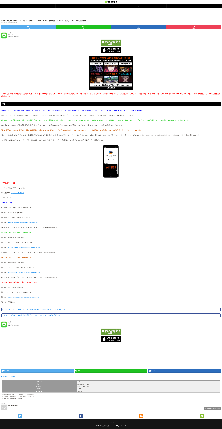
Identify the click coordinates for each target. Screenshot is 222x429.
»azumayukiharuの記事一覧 (212, 408)
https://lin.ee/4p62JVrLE (17, 193)
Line (83, 28)
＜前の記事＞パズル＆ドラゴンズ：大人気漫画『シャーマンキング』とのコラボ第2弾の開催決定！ (31, 315)
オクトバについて (111, 422)
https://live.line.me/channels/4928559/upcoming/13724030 (24, 272)
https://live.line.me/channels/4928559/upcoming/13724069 (24, 297)
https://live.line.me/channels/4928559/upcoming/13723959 (24, 222)
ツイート (28, 28)
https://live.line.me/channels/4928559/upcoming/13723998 (24, 247)
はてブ (138, 28)
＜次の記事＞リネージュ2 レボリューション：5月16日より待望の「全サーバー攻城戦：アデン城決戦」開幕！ (34, 309)
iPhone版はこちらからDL (9, 376)
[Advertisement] (111, 13)
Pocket (193, 28)
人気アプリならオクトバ (109, 426)
